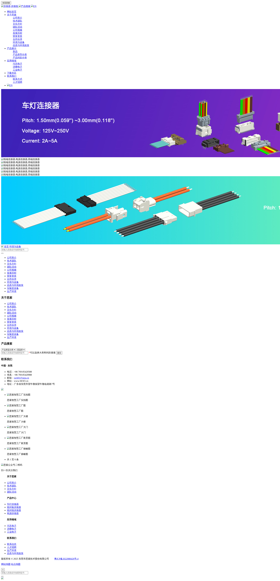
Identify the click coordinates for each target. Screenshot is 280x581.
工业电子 (17, 70)
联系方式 (17, 79)
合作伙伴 (17, 39)
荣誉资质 (17, 36)
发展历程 (17, 33)
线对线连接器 (14, 510)
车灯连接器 (13, 504)
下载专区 (11, 73)
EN (34, 6)
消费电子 (17, 67)
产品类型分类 (20, 54)
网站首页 (11, 11)
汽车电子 (17, 63)
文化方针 (17, 24)
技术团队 (17, 21)
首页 (6, 246)
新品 (15, 51)
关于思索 (11, 14)
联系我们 (11, 76)
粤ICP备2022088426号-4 (66, 558)
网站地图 (5, 564)
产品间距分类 (20, 57)
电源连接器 (13, 513)
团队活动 (17, 27)
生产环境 (11, 291)
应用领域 (11, 60)
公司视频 (17, 30)
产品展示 (11, 48)
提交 (59, 353)
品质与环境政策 (21, 45)
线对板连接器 (14, 507)
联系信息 (11, 544)
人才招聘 (17, 82)
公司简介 (17, 17)
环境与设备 (18, 42)
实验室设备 (13, 288)
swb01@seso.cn (21, 378)
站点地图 (15, 564)
